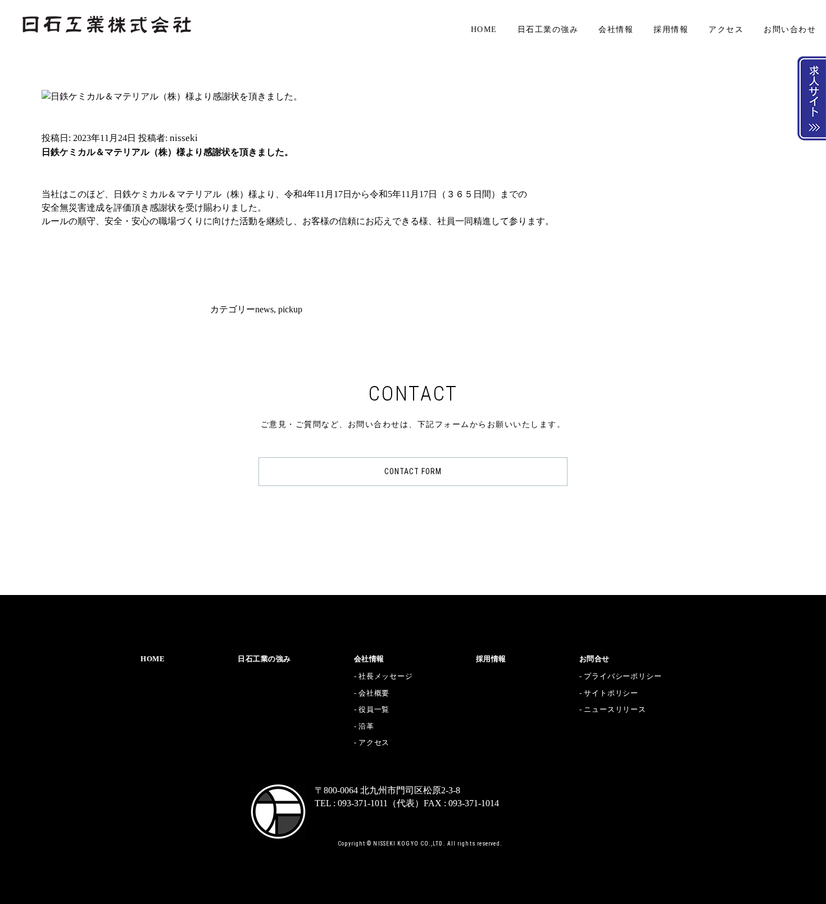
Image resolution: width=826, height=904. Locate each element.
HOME (484, 29)
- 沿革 (364, 726)
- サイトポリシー (608, 693)
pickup (290, 309)
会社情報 (615, 29)
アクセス (726, 29)
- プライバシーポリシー (620, 676)
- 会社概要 (372, 693)
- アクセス (372, 742)
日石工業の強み (548, 29)
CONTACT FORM (413, 471)
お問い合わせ (790, 29)
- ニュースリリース (612, 709)
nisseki (184, 138)
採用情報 (670, 29)
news (264, 309)
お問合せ (594, 659)
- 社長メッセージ (383, 676)
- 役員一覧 (372, 709)
